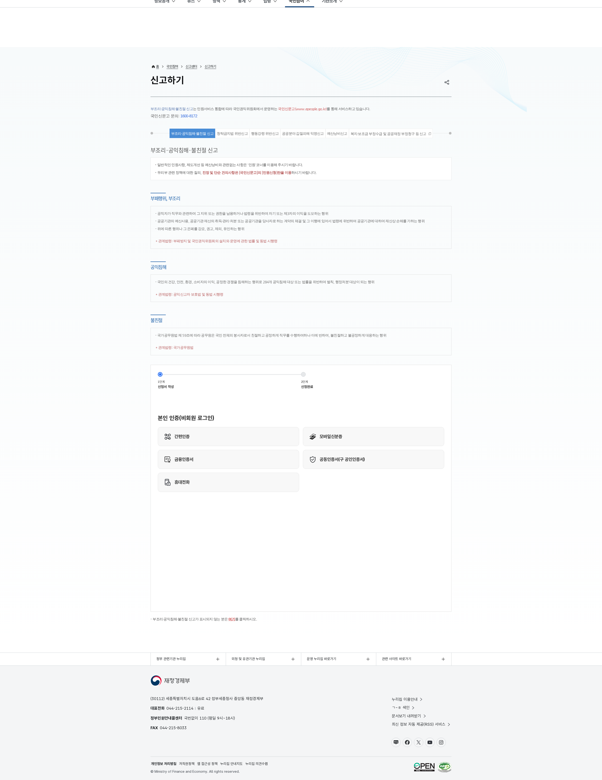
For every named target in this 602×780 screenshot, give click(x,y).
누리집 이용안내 (405, 699)
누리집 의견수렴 (257, 764)
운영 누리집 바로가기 (321, 659)
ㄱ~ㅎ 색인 (401, 707)
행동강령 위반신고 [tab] (265, 133)
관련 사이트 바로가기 (396, 659)
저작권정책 (186, 764)
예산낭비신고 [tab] (337, 133)
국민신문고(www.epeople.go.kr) (302, 109)
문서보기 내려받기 (406, 716)
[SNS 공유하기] (447, 82)
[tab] (391, 133)
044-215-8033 (173, 727)
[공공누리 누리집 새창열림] (424, 768)
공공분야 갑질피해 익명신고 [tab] (303, 133)
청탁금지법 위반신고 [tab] (232, 133)
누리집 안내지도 (231, 764)
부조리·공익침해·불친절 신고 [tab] (192, 133)
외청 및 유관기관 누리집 (248, 659)
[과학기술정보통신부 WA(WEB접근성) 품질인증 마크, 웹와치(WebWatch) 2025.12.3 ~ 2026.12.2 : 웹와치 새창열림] (445, 768)
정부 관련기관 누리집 (171, 659)
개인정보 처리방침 (163, 764)
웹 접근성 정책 (207, 764)
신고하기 (210, 66)
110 (202, 718)
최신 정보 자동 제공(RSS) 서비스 (418, 724)
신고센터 (191, 66)
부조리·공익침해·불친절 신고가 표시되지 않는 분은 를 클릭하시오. (205, 619)
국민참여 (172, 66)
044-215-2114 (179, 708)
